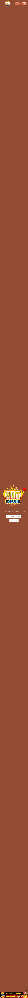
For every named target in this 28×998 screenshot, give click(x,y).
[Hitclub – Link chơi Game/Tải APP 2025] (7, 3)
